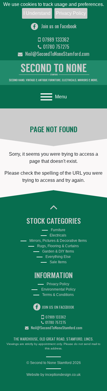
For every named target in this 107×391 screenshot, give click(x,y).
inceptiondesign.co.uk (63, 375)
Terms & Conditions (58, 295)
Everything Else (58, 257)
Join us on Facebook (58, 26)
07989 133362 (55, 39)
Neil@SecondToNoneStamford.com (56, 53)
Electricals (58, 235)
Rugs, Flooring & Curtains (58, 246)
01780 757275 (56, 46)
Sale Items (58, 262)
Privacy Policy (71, 13)
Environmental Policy (57, 289)
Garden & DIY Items (58, 251)
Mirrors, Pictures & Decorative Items (58, 241)
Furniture (58, 230)
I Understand (37, 13)
